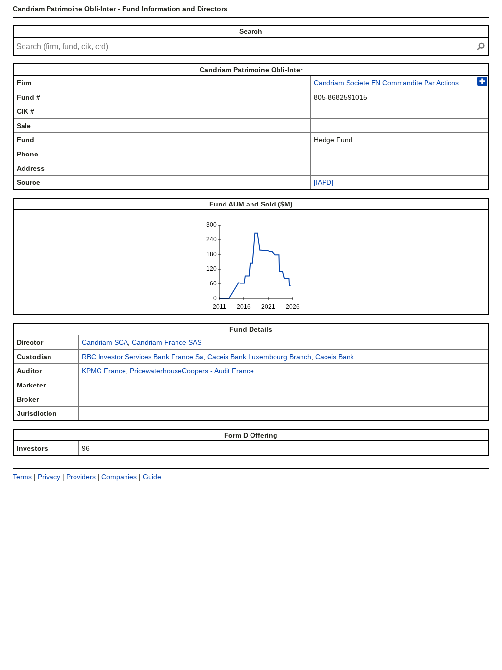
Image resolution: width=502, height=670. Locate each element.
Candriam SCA (105, 342)
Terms (22, 477)
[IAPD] (323, 182)
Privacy (49, 477)
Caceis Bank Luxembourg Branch (259, 357)
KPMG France (104, 371)
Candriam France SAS (166, 342)
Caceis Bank (334, 357)
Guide (152, 477)
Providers (81, 477)
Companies (119, 477)
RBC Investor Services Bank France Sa (142, 357)
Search (250, 31)
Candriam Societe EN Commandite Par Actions (386, 83)
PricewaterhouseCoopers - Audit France (192, 371)
